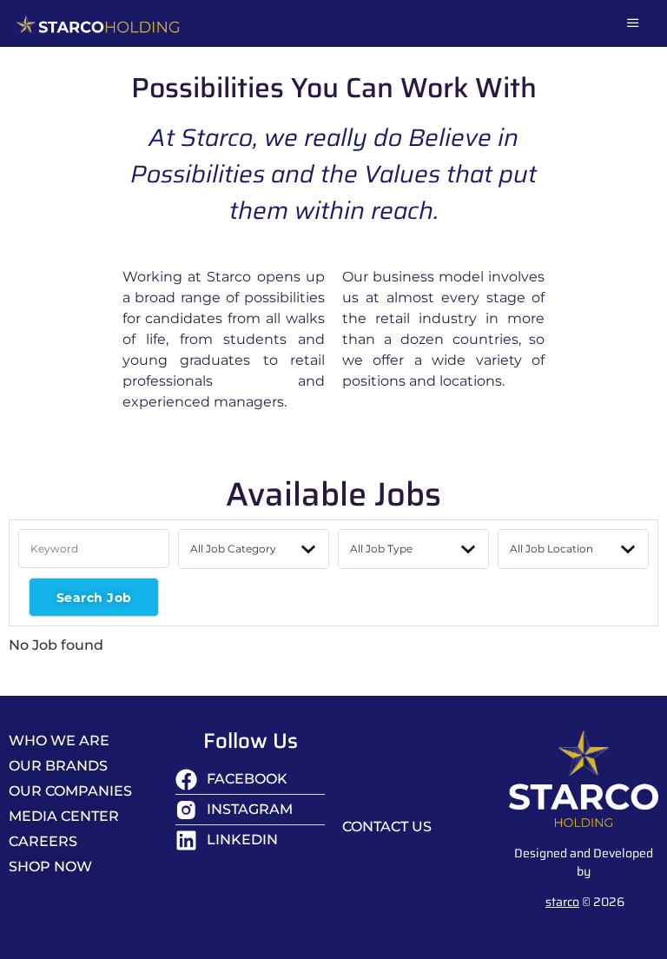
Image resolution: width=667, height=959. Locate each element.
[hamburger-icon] (633, 23)
